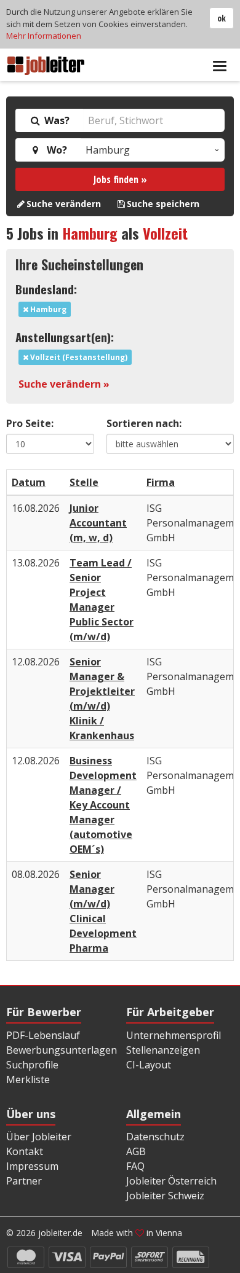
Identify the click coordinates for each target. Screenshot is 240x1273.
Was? (56, 120)
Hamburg (90, 233)
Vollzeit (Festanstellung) (77, 357)
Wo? (54, 150)
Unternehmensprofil (173, 1035)
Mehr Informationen (43, 35)
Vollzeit (165, 233)
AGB (136, 1151)
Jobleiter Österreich (171, 1181)
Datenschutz (155, 1136)
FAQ (135, 1166)
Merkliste (28, 1079)
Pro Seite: (30, 423)
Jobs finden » (120, 179)
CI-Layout (148, 1064)
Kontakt (24, 1151)
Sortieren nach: (144, 423)
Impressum (32, 1166)
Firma (160, 482)
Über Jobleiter (38, 1136)
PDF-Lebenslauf (43, 1035)
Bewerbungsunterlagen (61, 1050)
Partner (24, 1181)
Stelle (84, 482)
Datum (29, 482)
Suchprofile (32, 1064)
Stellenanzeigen (163, 1050)
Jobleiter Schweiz (165, 1195)
